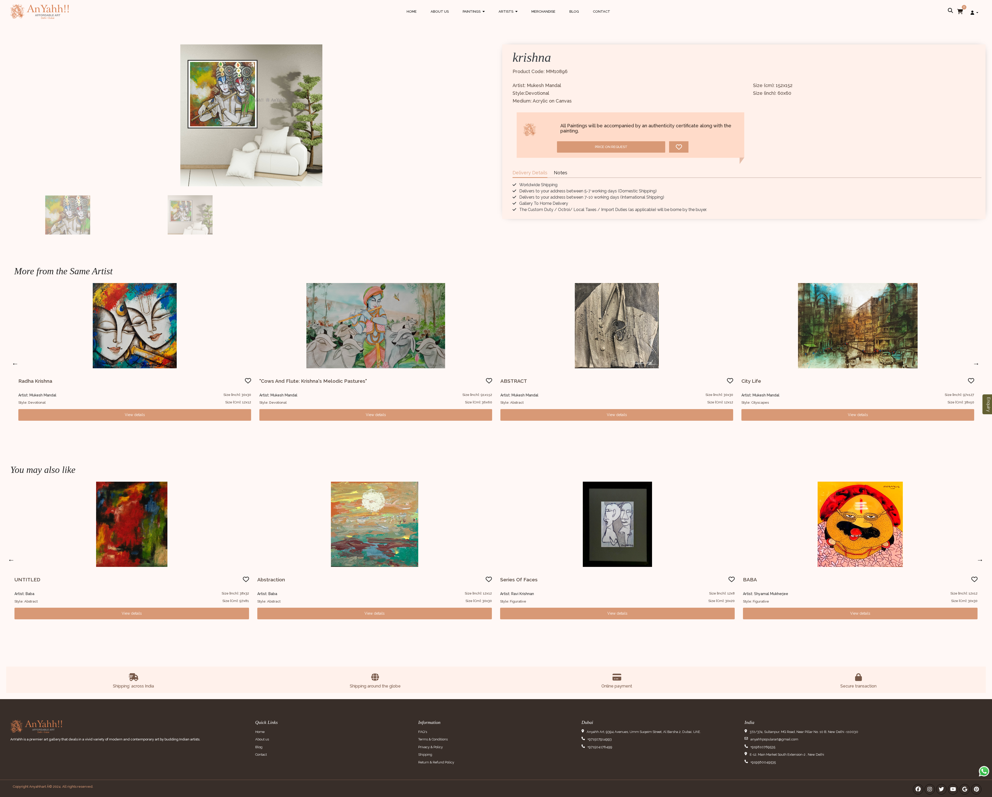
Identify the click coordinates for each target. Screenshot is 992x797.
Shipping (425, 754)
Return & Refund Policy (436, 762)
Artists (508, 16)
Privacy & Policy (430, 747)
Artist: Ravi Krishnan (517, 594)
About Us (440, 11)
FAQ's (422, 732)
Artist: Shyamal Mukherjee (765, 594)
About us (262, 739)
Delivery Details (530, 172)
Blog (574, 11)
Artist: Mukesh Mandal (37, 395)
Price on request (611, 147)
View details (135, 415)
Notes (560, 172)
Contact (601, 11)
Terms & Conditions (433, 739)
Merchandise (543, 11)
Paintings (473, 16)
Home (412, 11)
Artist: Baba (24, 594)
